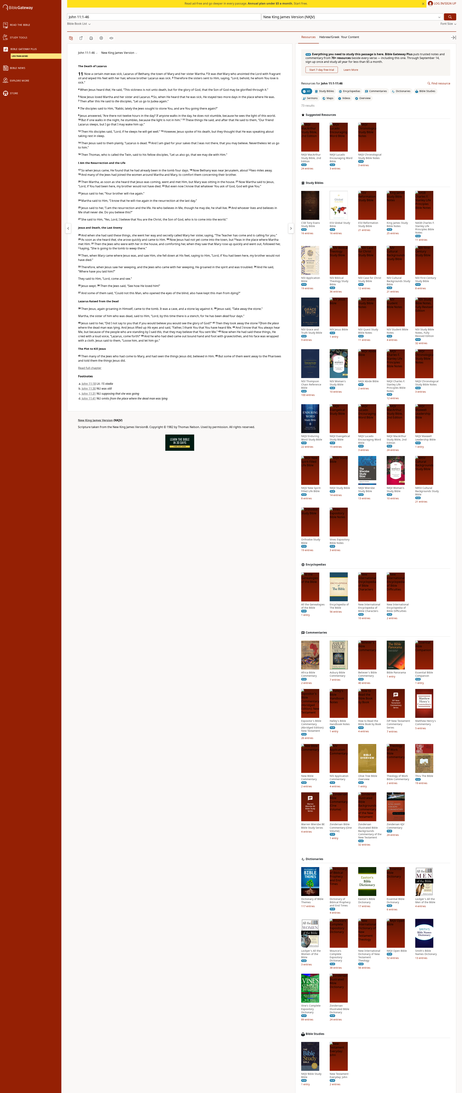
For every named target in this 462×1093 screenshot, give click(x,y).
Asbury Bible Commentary (337, 674)
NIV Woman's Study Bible (338, 382)
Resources (308, 37)
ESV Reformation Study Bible (368, 224)
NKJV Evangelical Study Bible (340, 438)
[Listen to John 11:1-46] (111, 38)
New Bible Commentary (309, 777)
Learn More (351, 69)
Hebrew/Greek (329, 37)
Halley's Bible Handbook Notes (340, 722)
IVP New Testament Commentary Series (398, 724)
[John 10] (68, 228)
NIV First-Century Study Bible (425, 279)
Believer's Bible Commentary (367, 674)
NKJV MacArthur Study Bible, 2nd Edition (311, 158)
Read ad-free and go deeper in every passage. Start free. (246, 3)
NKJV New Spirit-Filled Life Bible (311, 489)
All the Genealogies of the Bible (313, 606)
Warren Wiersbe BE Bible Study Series (313, 826)
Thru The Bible (424, 776)
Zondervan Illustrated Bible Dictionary (339, 1009)
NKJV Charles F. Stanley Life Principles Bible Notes (396, 386)
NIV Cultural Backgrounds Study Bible (398, 281)
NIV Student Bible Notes (397, 331)
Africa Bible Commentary (309, 674)
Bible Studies (315, 1034)
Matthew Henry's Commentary (425, 722)
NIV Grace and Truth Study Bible (311, 331)
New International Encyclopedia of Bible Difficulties (398, 607)
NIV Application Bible (310, 279)
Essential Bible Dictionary (395, 900)
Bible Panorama (396, 672)
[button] (441, 4)
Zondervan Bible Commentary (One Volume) (341, 827)
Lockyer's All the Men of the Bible (425, 900)
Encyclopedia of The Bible (339, 606)
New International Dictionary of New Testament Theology (369, 955)
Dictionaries (314, 859)
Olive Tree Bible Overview (367, 777)
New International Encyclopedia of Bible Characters (369, 607)
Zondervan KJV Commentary (395, 826)
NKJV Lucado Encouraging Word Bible (341, 158)
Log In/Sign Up (445, 3)
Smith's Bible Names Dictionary (426, 952)
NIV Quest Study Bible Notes (368, 331)
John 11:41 (89, 398)
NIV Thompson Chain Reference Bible (311, 384)
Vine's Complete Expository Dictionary (311, 1009)
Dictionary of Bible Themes (312, 900)
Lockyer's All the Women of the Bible (311, 954)
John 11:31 (89, 394)
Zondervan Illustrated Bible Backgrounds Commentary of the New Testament (370, 831)
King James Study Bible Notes (397, 224)
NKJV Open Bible (397, 950)
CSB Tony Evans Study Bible (310, 224)
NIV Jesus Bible (339, 329)
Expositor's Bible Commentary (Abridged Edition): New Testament (312, 725)
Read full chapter (89, 368)
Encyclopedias (316, 564)
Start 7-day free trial (321, 69)
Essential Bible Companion (424, 674)
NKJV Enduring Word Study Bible (311, 438)
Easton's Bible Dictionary (366, 900)
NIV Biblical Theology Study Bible (339, 281)
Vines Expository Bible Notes (339, 541)
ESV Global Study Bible (340, 224)
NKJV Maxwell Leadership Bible (425, 438)
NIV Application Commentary (339, 777)
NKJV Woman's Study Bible (395, 489)
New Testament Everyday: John (339, 1075)
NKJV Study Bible (340, 488)
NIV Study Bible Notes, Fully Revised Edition (424, 333)
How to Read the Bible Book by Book (369, 722)
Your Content (350, 37)
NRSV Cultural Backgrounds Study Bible (427, 491)
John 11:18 (89, 384)
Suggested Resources (321, 115)
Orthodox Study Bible (310, 541)
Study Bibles (314, 183)
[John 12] (291, 228)
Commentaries (316, 632)
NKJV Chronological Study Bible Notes (370, 156)
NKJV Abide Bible (368, 381)
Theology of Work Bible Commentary (398, 777)
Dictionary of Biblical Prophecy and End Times (340, 902)
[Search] (450, 16)
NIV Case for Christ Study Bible (369, 279)
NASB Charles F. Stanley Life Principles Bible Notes (424, 227)
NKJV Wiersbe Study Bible (366, 489)
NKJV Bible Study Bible (311, 1075)
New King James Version (95, 420)
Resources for (322, 83)
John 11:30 (89, 388)
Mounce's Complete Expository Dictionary (336, 955)
